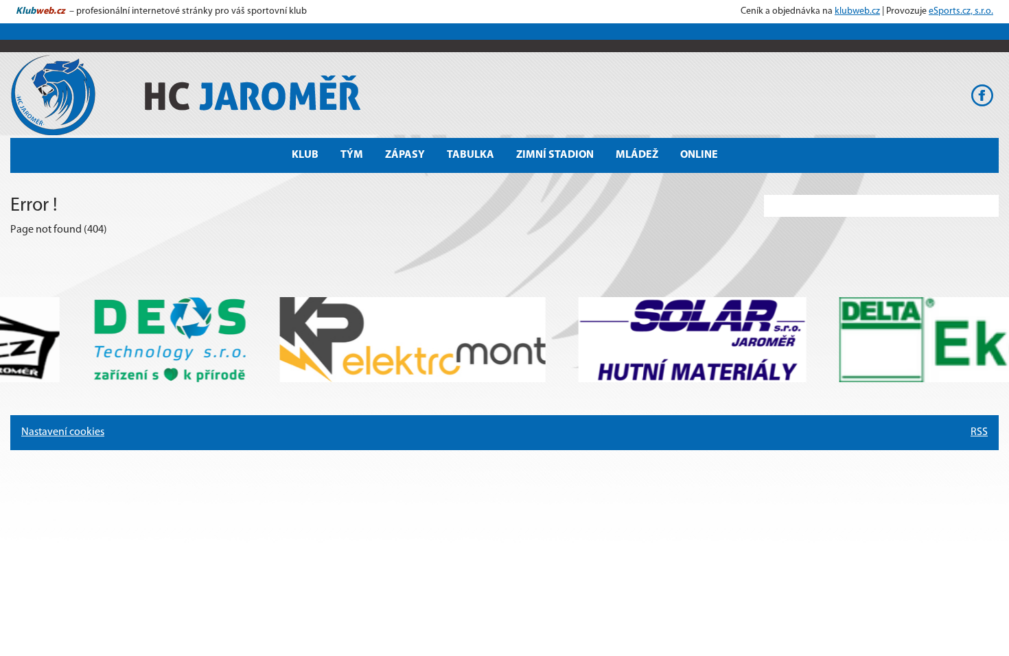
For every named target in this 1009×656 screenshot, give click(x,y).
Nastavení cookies (62, 432)
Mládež (637, 155)
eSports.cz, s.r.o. (961, 11)
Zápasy (405, 155)
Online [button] (699, 155)
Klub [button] (305, 155)
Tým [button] (351, 155)
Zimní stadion (555, 155)
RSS (979, 432)
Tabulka (470, 155)
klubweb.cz (857, 11)
